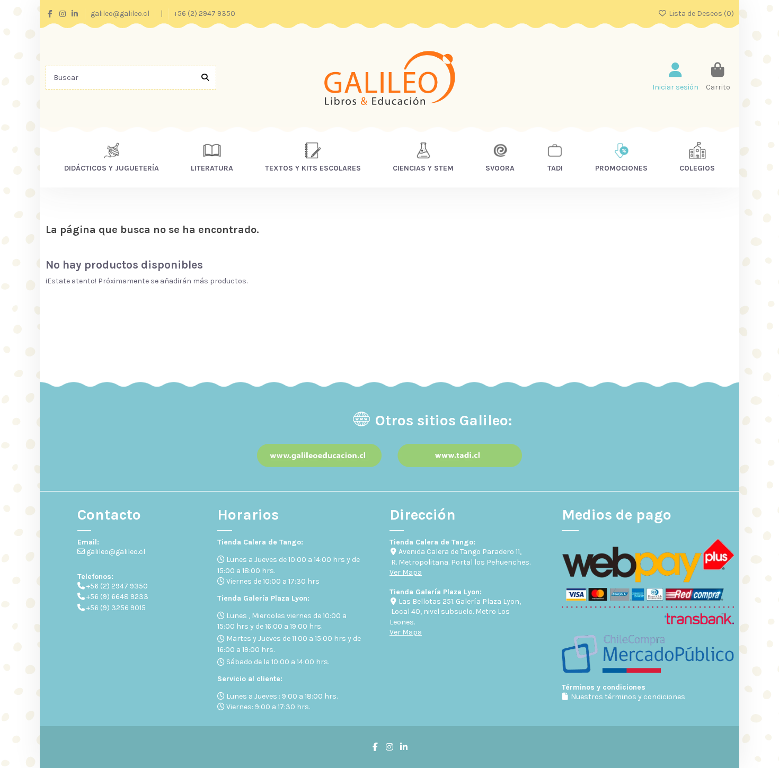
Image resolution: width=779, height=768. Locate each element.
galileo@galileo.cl (121, 13)
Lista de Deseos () (700, 13)
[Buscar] (205, 78)
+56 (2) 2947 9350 (204, 13)
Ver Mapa (406, 572)
